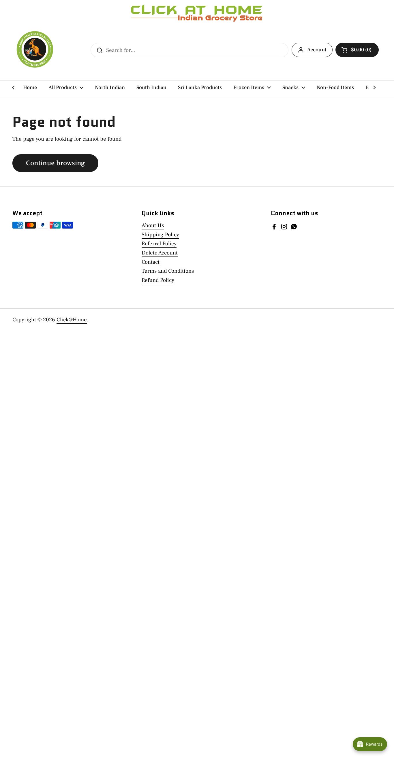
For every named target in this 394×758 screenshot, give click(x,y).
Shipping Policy (160, 234)
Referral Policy (159, 243)
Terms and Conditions (168, 270)
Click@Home (72, 319)
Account (317, 49)
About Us (153, 225)
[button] (357, 50)
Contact (151, 262)
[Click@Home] (34, 50)
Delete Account (160, 252)
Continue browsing (55, 163)
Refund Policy (158, 280)
